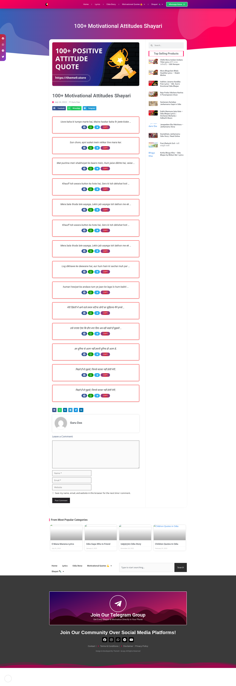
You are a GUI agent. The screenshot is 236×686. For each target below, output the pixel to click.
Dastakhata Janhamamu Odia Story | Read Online (170, 135)
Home (85, 4)
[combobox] (146, 567)
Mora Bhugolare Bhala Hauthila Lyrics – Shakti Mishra (170, 73)
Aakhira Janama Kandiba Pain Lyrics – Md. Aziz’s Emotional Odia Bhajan (170, 84)
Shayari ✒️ (156, 4)
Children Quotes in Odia (166, 544)
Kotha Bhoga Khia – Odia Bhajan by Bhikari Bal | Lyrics (172, 154)
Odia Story (111, 4)
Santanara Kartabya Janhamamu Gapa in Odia (170, 103)
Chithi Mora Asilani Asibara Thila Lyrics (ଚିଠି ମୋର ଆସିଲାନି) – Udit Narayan (171, 62)
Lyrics (97, 4)
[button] (59, 108)
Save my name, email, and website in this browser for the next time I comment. (93, 493)
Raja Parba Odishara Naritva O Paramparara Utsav (171, 94)
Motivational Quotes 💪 (132, 4)
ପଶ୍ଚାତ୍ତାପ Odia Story (131, 544)
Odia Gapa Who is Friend (98, 544)
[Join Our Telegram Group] (118, 603)
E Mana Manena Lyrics (63, 544)
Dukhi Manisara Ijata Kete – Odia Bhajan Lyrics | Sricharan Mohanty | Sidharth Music (171, 114)
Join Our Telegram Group (118, 615)
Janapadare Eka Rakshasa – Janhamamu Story (171, 125)
